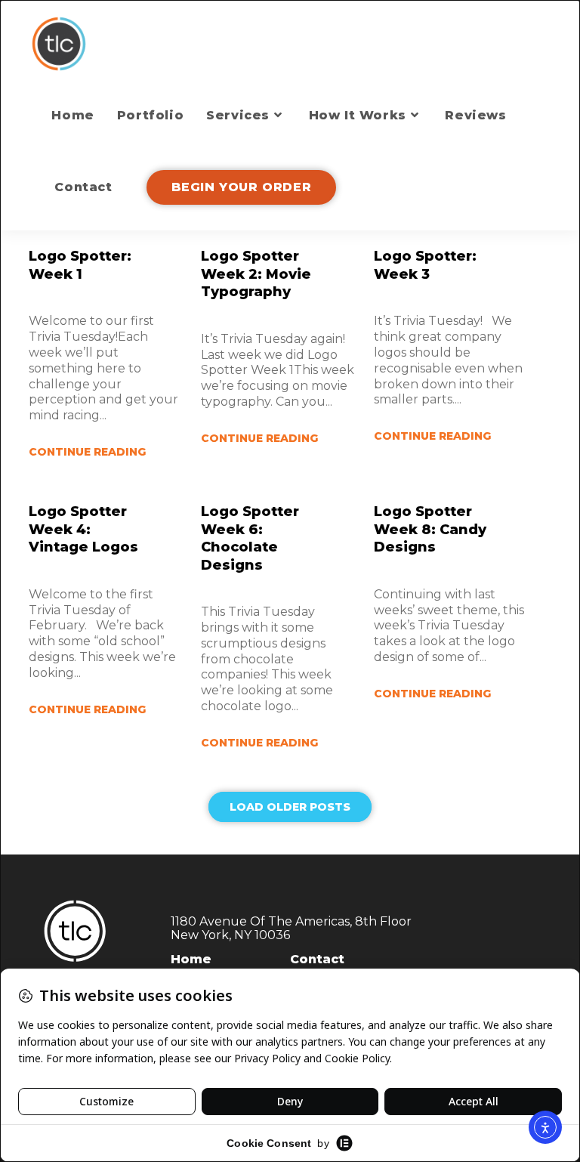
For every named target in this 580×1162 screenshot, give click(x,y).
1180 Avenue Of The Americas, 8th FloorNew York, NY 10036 (291, 928)
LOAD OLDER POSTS (290, 807)
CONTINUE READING (87, 452)
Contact (317, 959)
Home (191, 959)
